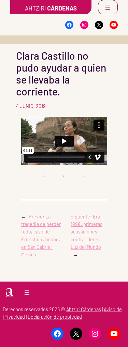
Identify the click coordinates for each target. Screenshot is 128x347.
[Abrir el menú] (108, 7)
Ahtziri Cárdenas (83, 309)
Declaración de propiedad (55, 317)
